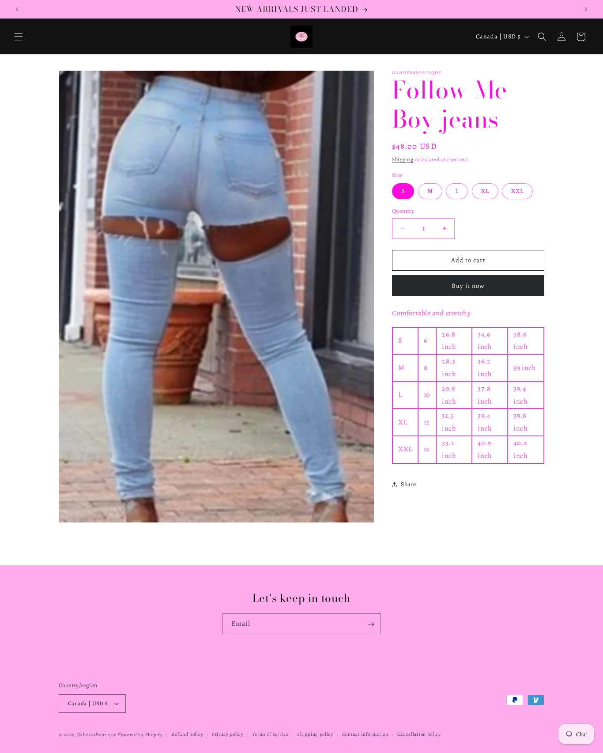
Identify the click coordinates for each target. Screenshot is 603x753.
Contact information (365, 733)
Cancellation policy (419, 733)
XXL (517, 191)
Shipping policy (315, 733)
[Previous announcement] (17, 9)
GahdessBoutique (97, 734)
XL (485, 191)
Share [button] (408, 484)
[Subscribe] (371, 624)
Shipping (403, 159)
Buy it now (468, 285)
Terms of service (270, 733)
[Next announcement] (585, 9)
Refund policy (187, 733)
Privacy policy (228, 733)
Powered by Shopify (140, 734)
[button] (18, 36)
